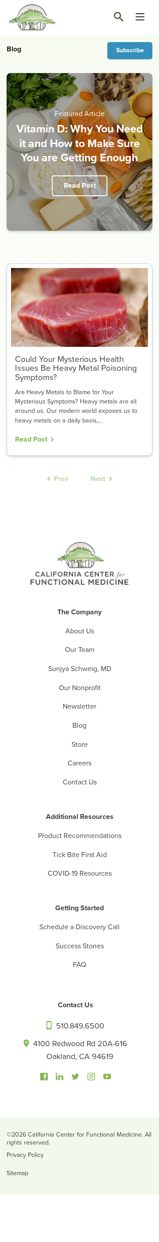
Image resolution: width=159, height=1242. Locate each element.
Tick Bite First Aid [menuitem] (80, 854)
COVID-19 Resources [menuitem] (80, 873)
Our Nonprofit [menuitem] (80, 687)
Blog (14, 49)
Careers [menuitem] (79, 763)
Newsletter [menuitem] (79, 706)
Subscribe (130, 50)
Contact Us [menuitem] (80, 782)
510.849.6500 (79, 1026)
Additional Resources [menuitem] (80, 816)
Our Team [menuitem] (80, 649)
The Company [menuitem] (79, 612)
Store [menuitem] (80, 744)
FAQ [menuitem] (79, 964)
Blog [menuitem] (79, 725)
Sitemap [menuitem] (17, 1173)
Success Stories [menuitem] (80, 946)
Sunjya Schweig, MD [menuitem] (79, 668)
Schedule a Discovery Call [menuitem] (79, 927)
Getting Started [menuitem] (79, 908)
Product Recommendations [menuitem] (79, 835)
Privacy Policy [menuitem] (25, 1155)
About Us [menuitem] (79, 631)
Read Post (80, 185)
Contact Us (75, 1005)
